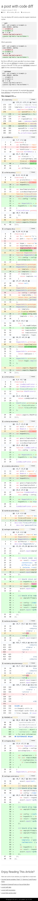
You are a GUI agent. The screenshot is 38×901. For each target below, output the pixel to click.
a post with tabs (6, 887)
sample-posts (26, 12)
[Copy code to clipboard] (35, 23)
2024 (4, 12)
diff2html (14, 63)
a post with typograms (8, 890)
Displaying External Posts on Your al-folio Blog (15, 884)
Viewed (33, 99)
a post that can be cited (8, 893)
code (17, 12)
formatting (11, 12)
